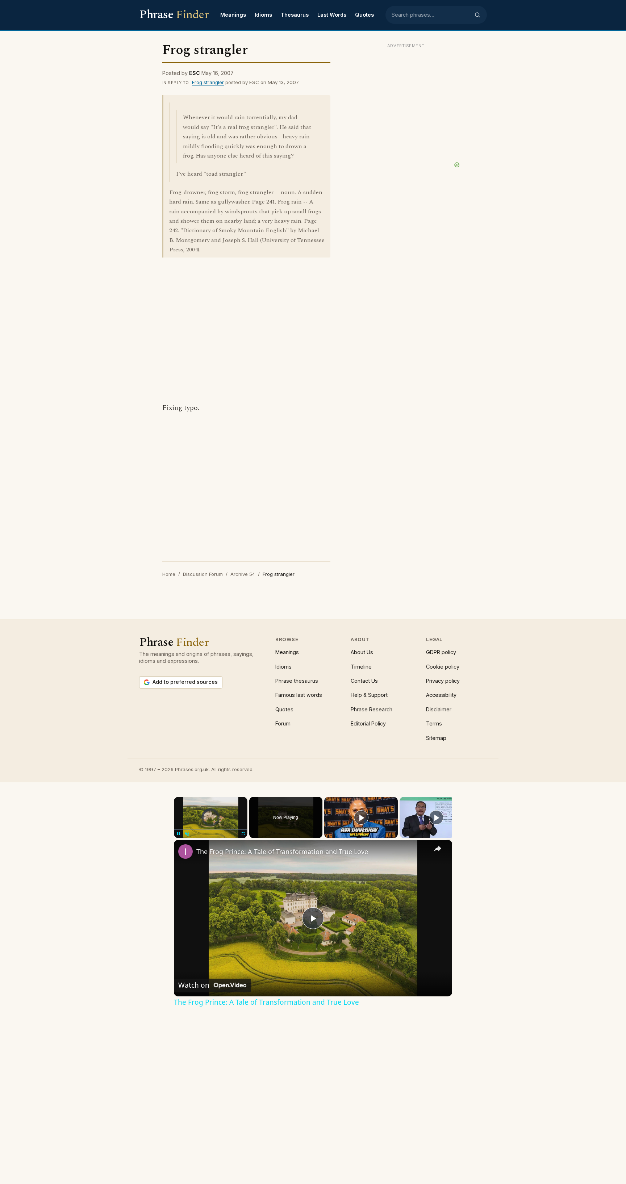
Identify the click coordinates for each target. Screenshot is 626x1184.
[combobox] (430, 15)
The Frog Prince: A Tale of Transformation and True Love (282, 851)
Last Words (331, 15)
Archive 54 (242, 574)
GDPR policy (441, 652)
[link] (185, 851)
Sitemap (436, 738)
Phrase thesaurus (296, 681)
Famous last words (298, 695)
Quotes (364, 15)
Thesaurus (295, 15)
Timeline (361, 667)
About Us (362, 652)
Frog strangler (208, 82)
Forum (283, 723)
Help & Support (369, 695)
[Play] (361, 817)
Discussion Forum (203, 574)
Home (168, 574)
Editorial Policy (368, 723)
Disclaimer (438, 709)
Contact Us (364, 681)
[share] (437, 848)
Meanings (233, 15)
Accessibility (441, 695)
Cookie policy (442, 667)
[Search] (477, 15)
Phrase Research (371, 709)
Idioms (263, 15)
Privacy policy (443, 681)
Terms (434, 723)
